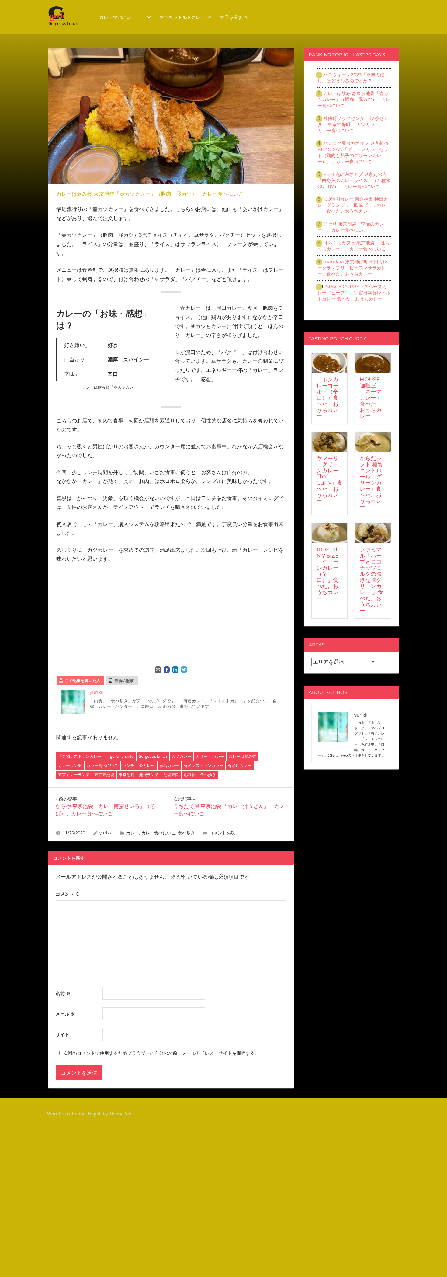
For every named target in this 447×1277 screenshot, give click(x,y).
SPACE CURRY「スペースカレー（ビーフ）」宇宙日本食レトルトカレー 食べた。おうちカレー (353, 293)
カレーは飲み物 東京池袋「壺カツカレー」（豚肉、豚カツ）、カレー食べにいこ (353, 99)
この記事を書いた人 (82, 680)
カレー (218, 756)
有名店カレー (239, 765)
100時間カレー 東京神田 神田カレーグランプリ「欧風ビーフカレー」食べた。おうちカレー (352, 205)
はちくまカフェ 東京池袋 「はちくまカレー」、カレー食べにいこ (353, 246)
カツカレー (181, 756)
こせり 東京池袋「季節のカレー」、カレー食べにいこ (350, 227)
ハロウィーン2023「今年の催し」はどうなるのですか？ (350, 78)
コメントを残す (224, 833)
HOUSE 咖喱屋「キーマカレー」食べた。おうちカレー (371, 397)
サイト (62, 1034)
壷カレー (147, 765)
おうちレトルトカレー (182, 17)
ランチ (128, 765)
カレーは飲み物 (242, 756)
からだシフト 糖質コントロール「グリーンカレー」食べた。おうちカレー (371, 482)
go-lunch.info (122, 756)
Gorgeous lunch (152, 756)
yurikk (97, 692)
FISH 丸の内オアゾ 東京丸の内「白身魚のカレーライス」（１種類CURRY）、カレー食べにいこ (353, 180)
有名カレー (169, 765)
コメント (68, 894)
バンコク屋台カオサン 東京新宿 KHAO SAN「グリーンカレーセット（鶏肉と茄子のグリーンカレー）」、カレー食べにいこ (352, 152)
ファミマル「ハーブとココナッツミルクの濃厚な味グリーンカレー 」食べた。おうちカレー (371, 580)
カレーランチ (70, 765)
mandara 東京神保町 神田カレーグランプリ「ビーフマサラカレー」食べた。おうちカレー (352, 268)
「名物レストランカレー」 (82, 756)
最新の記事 (124, 680)
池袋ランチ (149, 774)
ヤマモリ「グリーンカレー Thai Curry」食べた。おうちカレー (329, 479)
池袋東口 (171, 774)
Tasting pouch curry (337, 338)
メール (65, 1014)
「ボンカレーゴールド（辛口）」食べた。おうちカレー (327, 397)
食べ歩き (208, 774)
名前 (63, 993)
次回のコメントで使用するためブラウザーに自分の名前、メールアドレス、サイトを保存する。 (161, 1053)
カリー (202, 756)
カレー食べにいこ (122, 17)
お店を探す (231, 17)
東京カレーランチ (74, 774)
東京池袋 (126, 774)
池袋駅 (190, 774)
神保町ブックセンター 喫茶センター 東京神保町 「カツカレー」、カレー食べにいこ (352, 124)
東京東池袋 (104, 774)
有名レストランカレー (203, 765)
